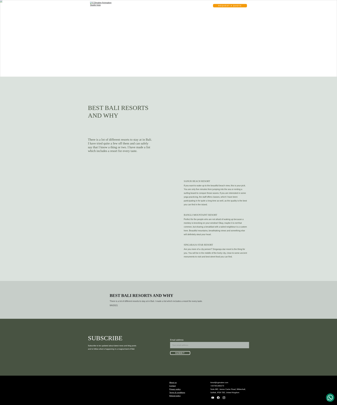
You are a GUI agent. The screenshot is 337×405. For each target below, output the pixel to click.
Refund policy (175, 396)
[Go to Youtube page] (212, 397)
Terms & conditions (177, 392)
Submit (180, 353)
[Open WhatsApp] (330, 397)
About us (185, 6)
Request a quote (230, 6)
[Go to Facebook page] (218, 397)
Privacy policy (175, 389)
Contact (201, 6)
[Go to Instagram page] (224, 397)
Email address (177, 340)
